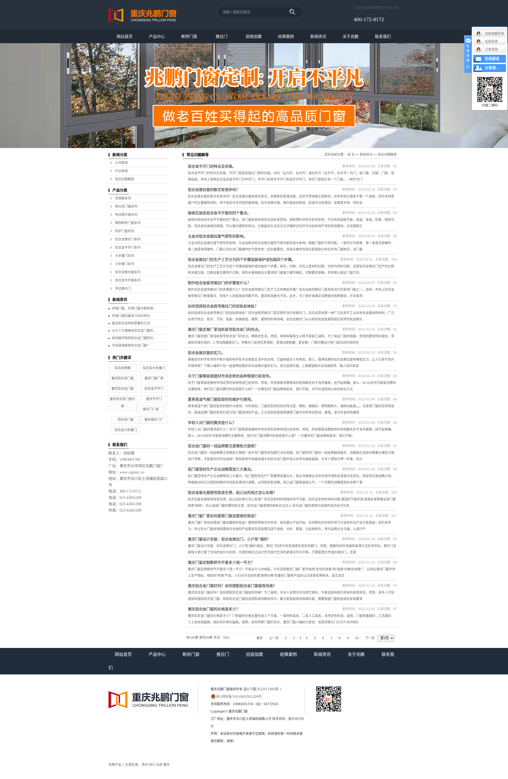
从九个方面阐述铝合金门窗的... (134, 331)
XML (396, 8)
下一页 (370, 638)
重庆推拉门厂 (154, 420)
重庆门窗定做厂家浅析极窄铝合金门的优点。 (225, 329)
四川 (152, 765)
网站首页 (125, 36)
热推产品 (114, 765)
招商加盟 (254, 36)
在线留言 (492, 59)
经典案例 (286, 36)
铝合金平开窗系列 (127, 280)
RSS (387, 8)
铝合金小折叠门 (126, 430)
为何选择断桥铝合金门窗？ (131, 345)
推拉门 (222, 36)
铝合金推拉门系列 (127, 239)
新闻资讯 (318, 36)
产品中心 (157, 36)
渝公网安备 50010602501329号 (239, 697)
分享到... (492, 68)
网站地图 (375, 8)
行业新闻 (121, 171)
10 (357, 638)
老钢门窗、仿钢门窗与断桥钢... (134, 308)
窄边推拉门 (123, 288)
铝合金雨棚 (122, 368)
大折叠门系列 (124, 256)
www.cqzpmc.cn (132, 472)
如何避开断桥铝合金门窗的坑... (134, 338)
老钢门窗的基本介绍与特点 (131, 316)
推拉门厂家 (151, 409)
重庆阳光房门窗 (122, 378)
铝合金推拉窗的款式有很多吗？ (214, 189)
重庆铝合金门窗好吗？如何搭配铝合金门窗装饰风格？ (232, 586)
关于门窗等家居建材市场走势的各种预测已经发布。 (230, 376)
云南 (159, 765)
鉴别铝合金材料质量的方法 (131, 323)
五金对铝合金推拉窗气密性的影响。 (217, 236)
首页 (259, 638)
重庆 (166, 765)
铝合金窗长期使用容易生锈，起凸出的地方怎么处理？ (232, 492)
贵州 (145, 765)
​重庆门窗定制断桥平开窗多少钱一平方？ (221, 562)
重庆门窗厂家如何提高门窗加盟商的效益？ (223, 516)
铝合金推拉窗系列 (127, 272)
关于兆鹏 (351, 36)
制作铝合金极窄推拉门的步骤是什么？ (219, 283)
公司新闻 (121, 163)
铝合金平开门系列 (127, 247)
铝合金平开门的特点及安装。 (212, 166)
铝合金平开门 (154, 389)
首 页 (351, 154)
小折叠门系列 (124, 264)
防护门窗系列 (124, 231)
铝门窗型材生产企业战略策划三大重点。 (221, 469)
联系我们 (383, 36)
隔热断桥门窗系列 (127, 223)
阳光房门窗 (126, 420)
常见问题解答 (124, 179)
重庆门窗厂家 (154, 378)
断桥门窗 (189, 36)
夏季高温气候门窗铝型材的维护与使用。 (221, 399)
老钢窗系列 (123, 198)
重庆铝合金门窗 (122, 389)
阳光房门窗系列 (126, 206)
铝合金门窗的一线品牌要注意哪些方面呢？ (223, 446)
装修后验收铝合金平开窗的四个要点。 (219, 213)
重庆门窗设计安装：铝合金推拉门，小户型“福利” (228, 539)
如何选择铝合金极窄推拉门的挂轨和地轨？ (223, 306)
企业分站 (360, 8)
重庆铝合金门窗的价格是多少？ (214, 609)
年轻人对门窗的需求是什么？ (212, 422)
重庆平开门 (154, 399)
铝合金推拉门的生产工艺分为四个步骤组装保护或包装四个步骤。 (241, 259)
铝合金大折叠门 (154, 368)
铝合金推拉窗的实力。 (206, 353)
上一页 (274, 638)
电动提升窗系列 (126, 215)
